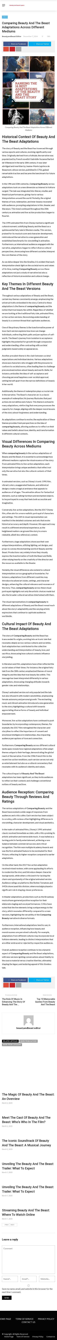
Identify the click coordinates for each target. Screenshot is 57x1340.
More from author (28, 1041)
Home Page (9, 1336)
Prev (6, 1225)
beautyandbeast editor (11, 36)
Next (12, 1225)
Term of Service (24, 1319)
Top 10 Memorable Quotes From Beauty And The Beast (45, 1002)
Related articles (10, 1041)
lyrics (5, 17)
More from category (12, 1045)
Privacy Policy (46, 1319)
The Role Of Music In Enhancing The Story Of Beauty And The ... (13, 1002)
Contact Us (28, 1322)
